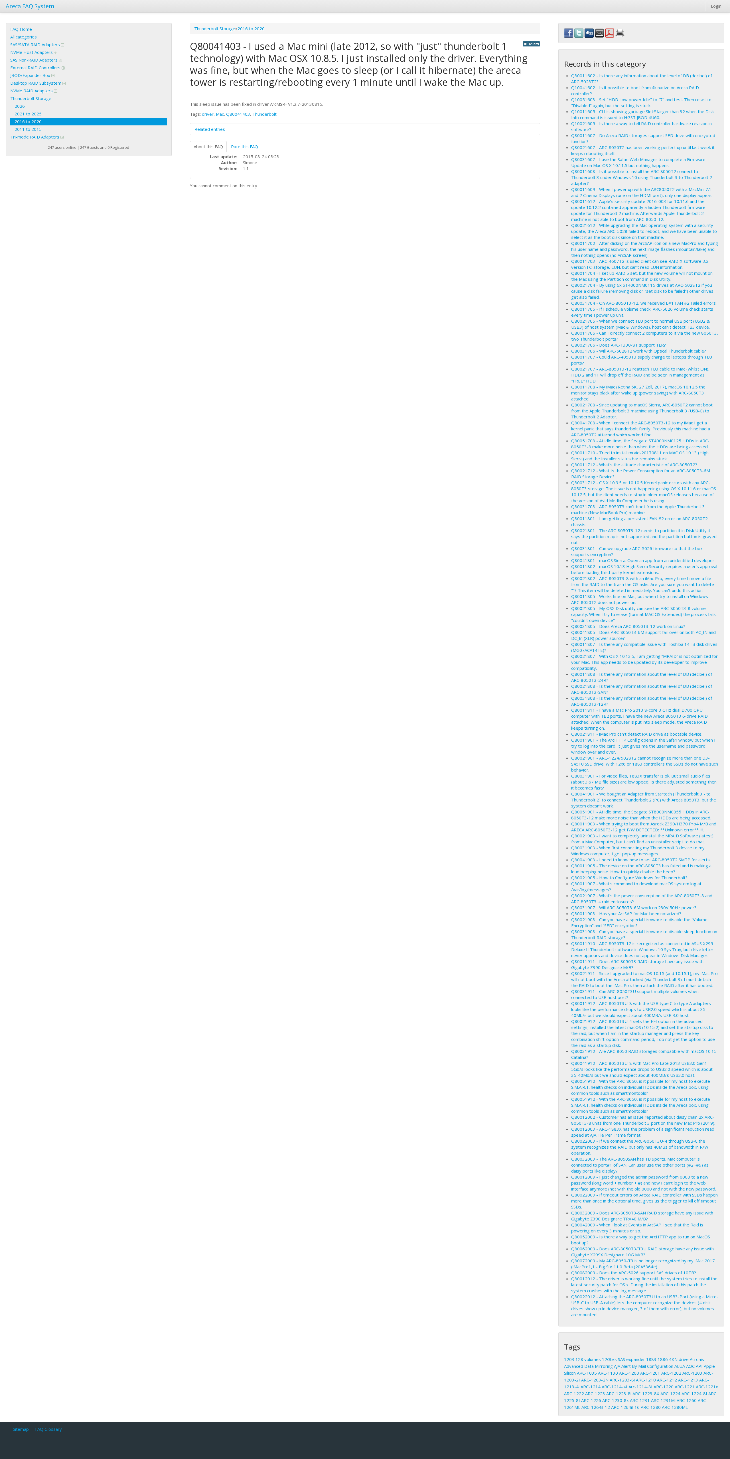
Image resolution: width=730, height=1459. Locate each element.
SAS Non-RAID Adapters (34, 60)
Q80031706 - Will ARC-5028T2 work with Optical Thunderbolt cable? (638, 351)
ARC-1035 (587, 1373)
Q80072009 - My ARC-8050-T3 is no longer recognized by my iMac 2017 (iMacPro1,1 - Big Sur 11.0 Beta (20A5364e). (643, 1263)
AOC (690, 1366)
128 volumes (588, 1359)
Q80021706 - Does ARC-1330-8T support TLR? (618, 345)
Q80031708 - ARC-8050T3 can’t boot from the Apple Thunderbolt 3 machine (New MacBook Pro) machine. (638, 509)
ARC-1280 (651, 1407)
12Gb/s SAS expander (623, 1359)
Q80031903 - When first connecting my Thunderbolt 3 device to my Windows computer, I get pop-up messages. (638, 850)
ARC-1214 (591, 1386)
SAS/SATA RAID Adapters (35, 44)
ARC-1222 (574, 1393)
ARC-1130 (608, 1373)
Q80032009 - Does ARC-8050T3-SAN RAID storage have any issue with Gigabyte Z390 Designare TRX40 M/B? (642, 1216)
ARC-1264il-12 (595, 1407)
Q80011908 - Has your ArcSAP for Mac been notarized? (626, 913)
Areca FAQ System (30, 6)
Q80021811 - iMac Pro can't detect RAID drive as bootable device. (636, 734)
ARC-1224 (670, 1393)
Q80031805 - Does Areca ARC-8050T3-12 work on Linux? (628, 626)
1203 (569, 1359)
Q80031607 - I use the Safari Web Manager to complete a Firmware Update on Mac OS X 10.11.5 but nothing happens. (638, 162)
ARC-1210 (646, 1380)
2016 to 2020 (28, 121)
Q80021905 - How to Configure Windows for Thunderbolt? (629, 877)
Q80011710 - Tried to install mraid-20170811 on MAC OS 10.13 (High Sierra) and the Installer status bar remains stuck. (640, 455)
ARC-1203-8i (622, 1380)
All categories (23, 37)
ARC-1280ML (675, 1407)
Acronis (697, 1359)
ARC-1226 (591, 1400)
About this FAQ (208, 146)
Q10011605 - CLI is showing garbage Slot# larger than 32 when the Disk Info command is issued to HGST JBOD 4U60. (642, 114)
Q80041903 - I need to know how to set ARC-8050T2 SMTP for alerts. (641, 859)
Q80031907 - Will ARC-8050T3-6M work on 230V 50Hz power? (633, 907)
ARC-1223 (595, 1393)
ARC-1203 (692, 1373)
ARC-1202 (671, 1373)
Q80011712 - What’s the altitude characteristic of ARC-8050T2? (634, 464)
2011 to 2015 (28, 129)
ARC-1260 (687, 1400)
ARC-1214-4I (614, 1386)
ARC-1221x (707, 1386)
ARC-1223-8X (645, 1393)
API (699, 1366)
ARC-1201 (650, 1373)
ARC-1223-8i (618, 1393)
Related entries (209, 129)
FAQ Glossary (48, 1429)
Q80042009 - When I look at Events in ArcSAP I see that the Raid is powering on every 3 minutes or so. (637, 1228)
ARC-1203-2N (595, 1380)
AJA (617, 1366)
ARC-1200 (629, 1373)
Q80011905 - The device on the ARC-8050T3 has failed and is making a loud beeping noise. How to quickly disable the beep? (641, 868)
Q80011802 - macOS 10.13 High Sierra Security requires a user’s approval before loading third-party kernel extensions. (644, 569)
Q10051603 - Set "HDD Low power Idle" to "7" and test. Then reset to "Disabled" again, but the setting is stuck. (641, 102)
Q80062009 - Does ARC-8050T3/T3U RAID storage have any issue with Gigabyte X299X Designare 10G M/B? (642, 1251)
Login (716, 6)
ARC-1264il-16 (625, 1407)
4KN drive (679, 1359)
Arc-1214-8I (640, 1386)
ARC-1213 (688, 1380)
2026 (20, 106)
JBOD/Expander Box (30, 75)
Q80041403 (238, 114)
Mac (220, 114)
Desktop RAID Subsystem (36, 83)
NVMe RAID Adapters (32, 90)
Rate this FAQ (244, 146)
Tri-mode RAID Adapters (35, 137)
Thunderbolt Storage (30, 98)
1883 (651, 1359)
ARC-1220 (664, 1386)
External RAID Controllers (36, 67)
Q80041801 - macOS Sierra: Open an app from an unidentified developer (642, 560)
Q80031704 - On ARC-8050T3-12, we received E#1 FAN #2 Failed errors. (644, 303)
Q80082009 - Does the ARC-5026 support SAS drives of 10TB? (633, 1272)
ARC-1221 (685, 1386)
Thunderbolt (264, 114)
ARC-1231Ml (663, 1400)
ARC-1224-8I (694, 1393)
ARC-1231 (640, 1400)
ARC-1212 (667, 1380)
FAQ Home (21, 29)
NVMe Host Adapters (32, 52)
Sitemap (21, 1429)
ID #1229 (531, 44)
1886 (663, 1359)
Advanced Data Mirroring (588, 1366)
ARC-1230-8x (615, 1400)
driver (208, 114)
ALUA (679, 1366)
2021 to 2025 (28, 114)
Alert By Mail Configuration (647, 1366)
